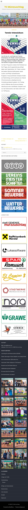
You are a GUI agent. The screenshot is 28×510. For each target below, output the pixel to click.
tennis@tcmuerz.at (8, 147)
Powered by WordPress (8, 507)
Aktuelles (3, 474)
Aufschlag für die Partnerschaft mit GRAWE (10, 353)
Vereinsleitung (4, 480)
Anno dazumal (4, 492)
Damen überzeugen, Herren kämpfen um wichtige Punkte (13, 356)
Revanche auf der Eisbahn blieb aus (9, 365)
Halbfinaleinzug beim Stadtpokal (8, 368)
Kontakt (3, 495)
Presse (3, 482)
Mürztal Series (4, 489)
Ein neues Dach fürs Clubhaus (7, 371)
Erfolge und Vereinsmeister (7, 486)
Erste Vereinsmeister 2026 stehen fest (9, 359)
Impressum (3, 498)
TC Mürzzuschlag (14, 6)
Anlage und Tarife (5, 477)
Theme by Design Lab (20, 507)
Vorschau (14, 29)
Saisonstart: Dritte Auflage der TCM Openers (11, 362)
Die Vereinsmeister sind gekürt (8, 374)
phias (19, 36)
